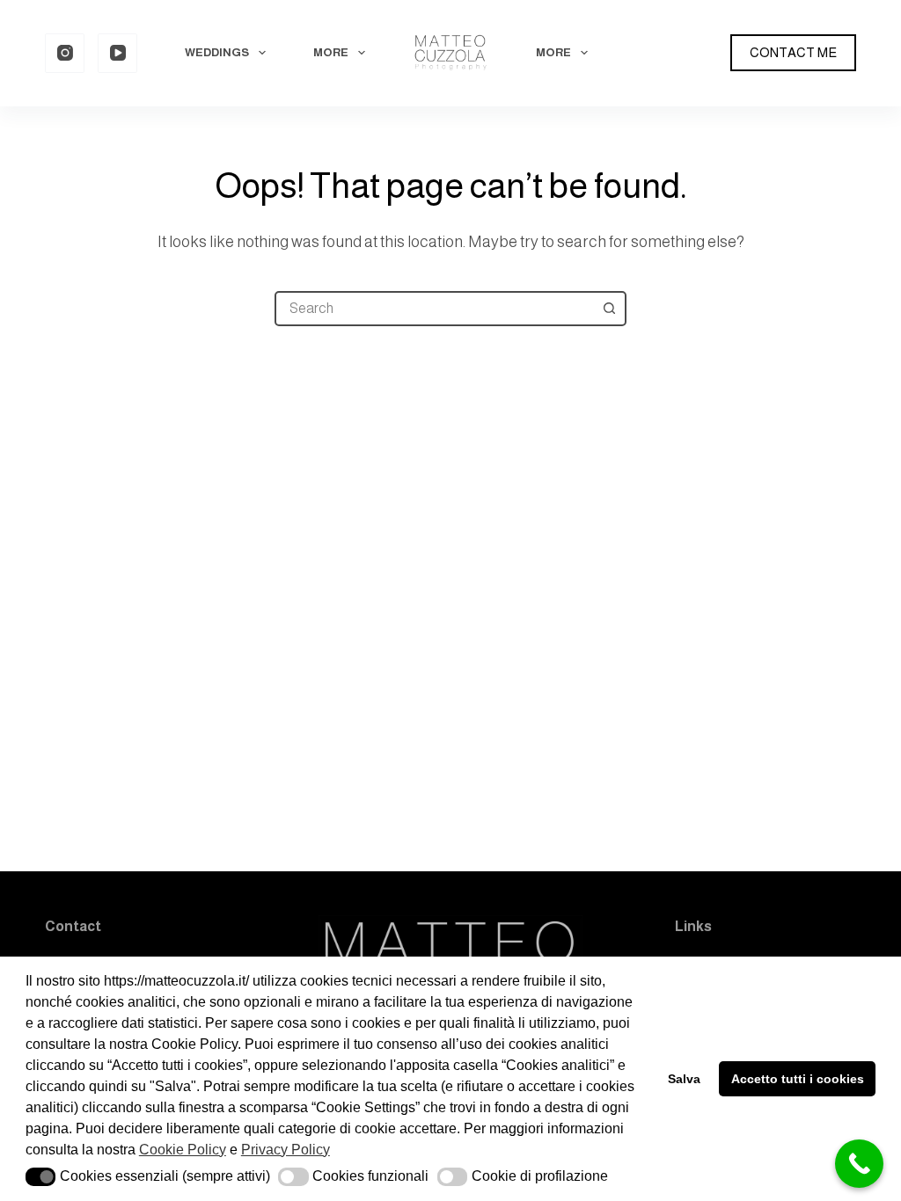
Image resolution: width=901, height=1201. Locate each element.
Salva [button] (684, 1079)
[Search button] (609, 308)
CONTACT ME (793, 52)
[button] (41, 1177)
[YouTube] (117, 53)
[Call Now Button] (859, 1163)
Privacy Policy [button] (285, 1149)
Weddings (217, 52)
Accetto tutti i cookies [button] (797, 1079)
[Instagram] (64, 53)
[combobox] (434, 308)
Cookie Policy (182, 1149)
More (330, 52)
